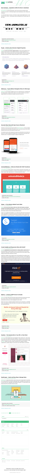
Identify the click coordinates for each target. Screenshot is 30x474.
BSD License (4, 460)
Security (12, 452)
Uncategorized (18, 453)
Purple (2, 50)
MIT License (8, 126)
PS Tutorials (13, 433)
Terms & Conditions (8, 454)
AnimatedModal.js (4, 169)
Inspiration (22, 451)
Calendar (7, 378)
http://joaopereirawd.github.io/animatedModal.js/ (12, 196)
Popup (3, 426)
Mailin (2, 297)
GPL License (13, 460)
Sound (22, 452)
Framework (7, 248)
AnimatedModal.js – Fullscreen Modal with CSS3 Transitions (15, 166)
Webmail (22, 453)
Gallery (7, 205)
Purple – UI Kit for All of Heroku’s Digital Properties (13, 48)
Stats (3, 453)
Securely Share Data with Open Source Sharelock (13, 125)
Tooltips (8, 426)
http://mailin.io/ (6, 327)
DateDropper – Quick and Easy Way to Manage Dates (13, 377)
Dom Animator (3, 10)
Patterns (8, 433)
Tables (22, 433)
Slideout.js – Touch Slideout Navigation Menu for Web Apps (15, 88)
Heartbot (2, 337)
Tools (12, 453)
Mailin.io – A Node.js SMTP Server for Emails (11, 294)
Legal (3, 452)
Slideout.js (3, 91)
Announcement (4, 450)
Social (17, 452)
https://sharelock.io (20, 127)
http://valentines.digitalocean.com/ (10, 369)
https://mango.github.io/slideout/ (9, 117)
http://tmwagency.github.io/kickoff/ (10, 286)
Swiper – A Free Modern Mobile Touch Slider (11, 204)
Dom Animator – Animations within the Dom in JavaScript (15, 7)
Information (17, 451)
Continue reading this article (6, 43)
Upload (11, 126)
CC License (10, 378)
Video (17, 426)
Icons (3, 433)
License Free (23, 460)
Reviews (8, 452)
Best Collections (8, 451)
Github (3, 341)
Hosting (12, 451)
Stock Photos (18, 433)
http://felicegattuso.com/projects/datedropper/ (12, 404)
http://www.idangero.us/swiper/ (9, 239)
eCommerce (18, 450)
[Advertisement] (7, 441)
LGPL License (18, 460)
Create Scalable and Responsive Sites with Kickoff (13, 247)
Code (12, 450)
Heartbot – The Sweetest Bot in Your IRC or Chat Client (14, 335)
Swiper (2, 207)
